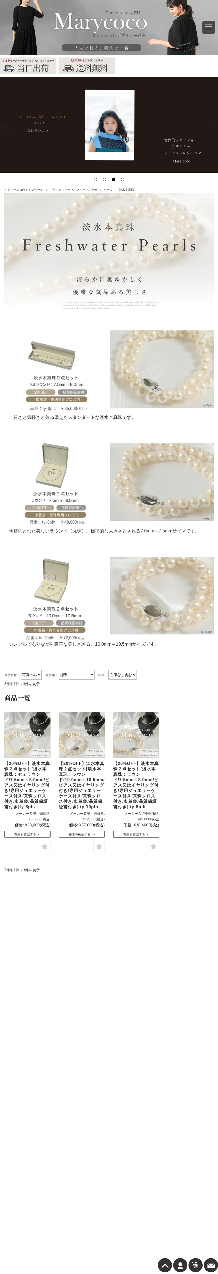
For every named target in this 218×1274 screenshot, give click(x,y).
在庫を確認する (25, 834)
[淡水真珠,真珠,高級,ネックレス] (27, 735)
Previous (7, 125)
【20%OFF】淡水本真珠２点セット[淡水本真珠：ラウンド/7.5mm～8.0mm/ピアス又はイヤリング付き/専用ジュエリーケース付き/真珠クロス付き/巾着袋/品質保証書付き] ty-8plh (136, 785)
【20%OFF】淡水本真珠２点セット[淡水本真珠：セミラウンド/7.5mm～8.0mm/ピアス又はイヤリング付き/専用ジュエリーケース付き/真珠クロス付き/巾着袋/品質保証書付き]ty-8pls (27, 785)
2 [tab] (104, 179)
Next (211, 125)
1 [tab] (95, 179)
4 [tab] (122, 179)
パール (108, 189)
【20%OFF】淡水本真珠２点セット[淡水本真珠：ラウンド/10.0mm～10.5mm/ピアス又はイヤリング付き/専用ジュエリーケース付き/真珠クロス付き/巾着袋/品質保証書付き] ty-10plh (82, 785)
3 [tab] (113, 179)
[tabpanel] (109, 125)
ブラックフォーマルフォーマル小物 (73, 189)
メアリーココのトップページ (23, 189)
